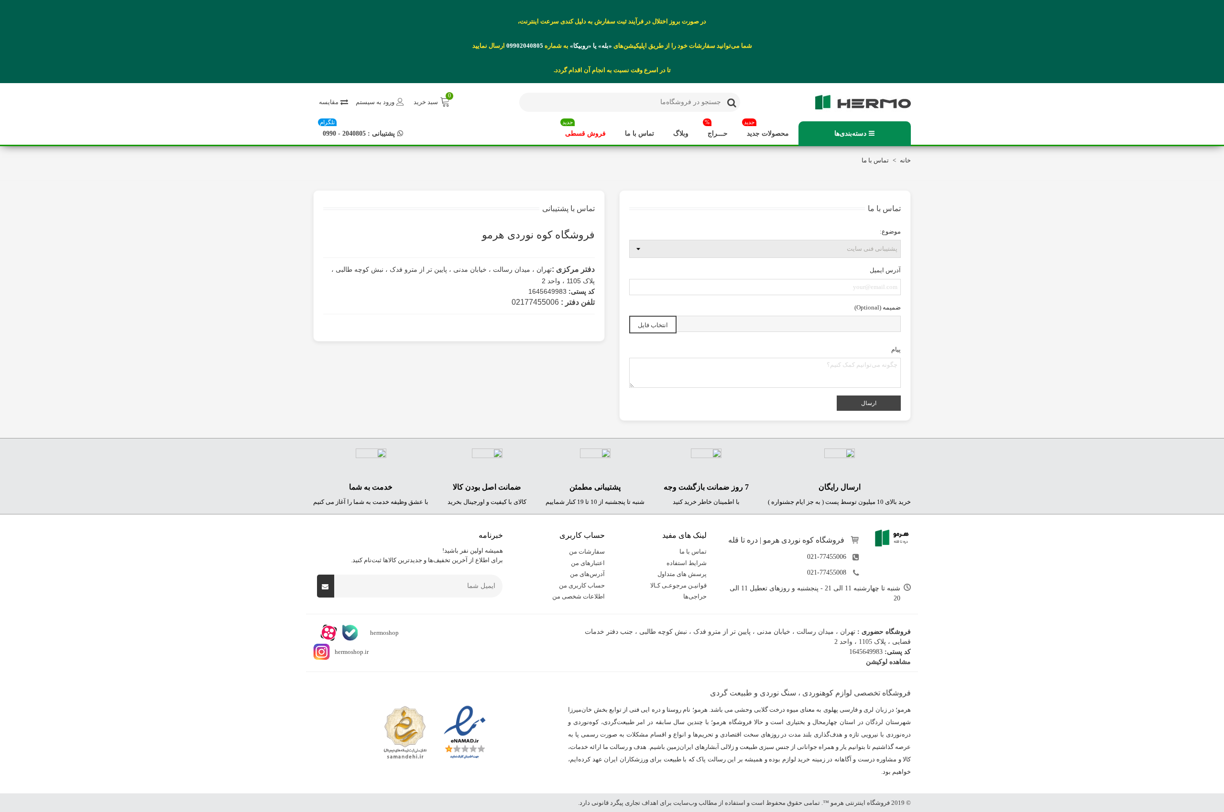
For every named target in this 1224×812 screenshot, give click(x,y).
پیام (896, 349)
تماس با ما (639, 133)
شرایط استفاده (687, 562)
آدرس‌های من (587, 573)
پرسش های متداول (682, 573)
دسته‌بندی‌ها (850, 133)
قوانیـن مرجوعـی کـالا (678, 584)
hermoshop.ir (352, 651)
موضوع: (890, 231)
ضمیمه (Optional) (877, 307)
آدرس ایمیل (885, 270)
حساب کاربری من (582, 584)
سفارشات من (587, 551)
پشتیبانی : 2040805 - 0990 (357, 129)
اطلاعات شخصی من (578, 596)
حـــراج (716, 129)
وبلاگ (680, 133)
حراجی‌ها (695, 596)
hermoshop (384, 632)
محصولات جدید (766, 129)
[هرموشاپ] (858, 102)
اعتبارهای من (588, 562)
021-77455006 (826, 556)
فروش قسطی (584, 129)
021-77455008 (826, 572)
